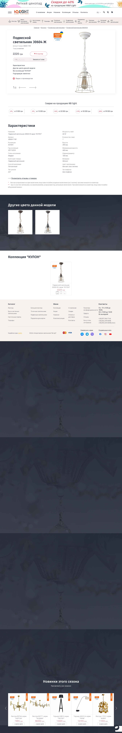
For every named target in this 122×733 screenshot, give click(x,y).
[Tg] (87, 334)
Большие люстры (36, 308)
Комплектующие (58, 318)
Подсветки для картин (38, 318)
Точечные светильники (38, 311)
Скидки (70, 311)
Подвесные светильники (39, 315)
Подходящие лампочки (21, 74)
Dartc (20, 333)
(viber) (113, 323)
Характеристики (19, 65)
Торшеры (11, 320)
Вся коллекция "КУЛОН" (22, 71)
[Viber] (92, 334)
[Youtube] (110, 334)
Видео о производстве (24, 78)
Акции (49, 12)
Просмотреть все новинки (61, 686)
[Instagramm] (105, 334)
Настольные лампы (14, 317)
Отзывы (75, 12)
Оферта (86, 313)
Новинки (57, 12)
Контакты (84, 12)
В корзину (39, 54)
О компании (40, 12)
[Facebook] (82, 334)
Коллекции (66, 12)
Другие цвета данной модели (24, 68)
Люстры (11, 308)
